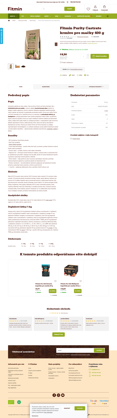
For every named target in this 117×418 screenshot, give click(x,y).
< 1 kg (106, 110)
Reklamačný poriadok (13, 378)
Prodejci (30, 373)
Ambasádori (51, 378)
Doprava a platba (12, 383)
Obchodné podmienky (13, 368)
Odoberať (99, 350)
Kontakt (30, 375)
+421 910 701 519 (96, 372)
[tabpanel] (45, 278)
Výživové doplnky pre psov (75, 380)
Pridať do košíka (101, 56)
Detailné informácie (92, 43)
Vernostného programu (76, 69)
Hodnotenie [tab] (46, 86)
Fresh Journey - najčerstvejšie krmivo (55, 368)
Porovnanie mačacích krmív (75, 375)
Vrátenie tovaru (12, 380)
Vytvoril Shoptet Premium (96, 414)
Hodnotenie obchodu (58, 308)
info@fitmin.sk (95, 369)
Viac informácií (48, 412)
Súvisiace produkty (95, 86)
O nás (29, 368)
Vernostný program (73, 370)
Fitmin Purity (76, 139)
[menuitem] (13, 16)
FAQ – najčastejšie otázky (14, 385)
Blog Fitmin (71, 368)
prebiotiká (50, 129)
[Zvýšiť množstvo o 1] (88, 55)
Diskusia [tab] (71, 86)
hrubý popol (49, 200)
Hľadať (69, 9)
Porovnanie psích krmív (74, 373)
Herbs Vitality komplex (15, 144)
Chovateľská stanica (53, 375)
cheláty (55, 129)
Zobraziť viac (58, 334)
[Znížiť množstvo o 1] (88, 57)
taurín (23, 230)
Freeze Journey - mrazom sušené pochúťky (56, 372)
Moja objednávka (12, 387)
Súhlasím (80, 408)
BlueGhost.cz (106, 414)
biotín (50, 228)
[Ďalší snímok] (56, 44)
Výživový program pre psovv (75, 377)
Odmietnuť (67, 408)
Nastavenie (35, 416)
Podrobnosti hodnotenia (82, 36)
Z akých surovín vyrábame (34, 370)
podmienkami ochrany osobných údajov (80, 354)
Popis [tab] (20, 86)
